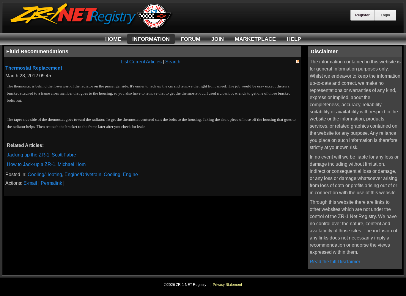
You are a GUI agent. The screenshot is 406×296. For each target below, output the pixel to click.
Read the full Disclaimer (335, 261)
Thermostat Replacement (33, 68)
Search (172, 61)
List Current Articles (141, 61)
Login (385, 15)
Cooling (112, 174)
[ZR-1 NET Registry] (91, 27)
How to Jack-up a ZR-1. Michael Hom (46, 164)
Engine (130, 174)
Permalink (51, 183)
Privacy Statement (227, 285)
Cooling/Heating (45, 174)
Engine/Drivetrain (82, 174)
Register (362, 15)
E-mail (30, 183)
